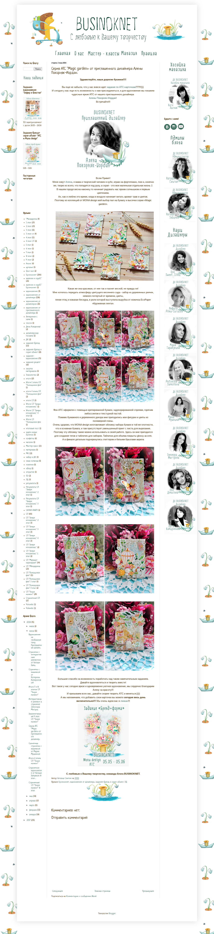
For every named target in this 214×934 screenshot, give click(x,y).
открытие (30, 472)
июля (31, 626)
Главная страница (102, 891)
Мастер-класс (32, 446)
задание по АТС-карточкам (121, 87)
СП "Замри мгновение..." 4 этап (32, 538)
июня (32, 631)
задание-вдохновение (32, 357)
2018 (29, 622)
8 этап (29, 256)
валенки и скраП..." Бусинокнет (34, 286)
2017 (29, 820)
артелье (29, 267)
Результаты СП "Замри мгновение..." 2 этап (32, 491)
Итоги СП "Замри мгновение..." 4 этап (33, 413)
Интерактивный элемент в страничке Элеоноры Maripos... (35, 704)
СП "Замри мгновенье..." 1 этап (32, 554)
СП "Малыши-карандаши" (32, 561)
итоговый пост (32, 428)
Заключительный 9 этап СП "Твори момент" (35, 718)
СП (27, 514)
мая (31, 796)
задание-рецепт (33, 362)
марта (32, 805)
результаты (31, 483)
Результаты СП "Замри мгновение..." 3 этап (32, 503)
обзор (28, 468)
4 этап (28, 237)
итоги (28, 379)
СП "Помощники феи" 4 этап (33, 586)
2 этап (28, 226)
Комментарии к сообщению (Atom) (81, 896)
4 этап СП (30, 241)
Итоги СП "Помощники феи (33, 420)
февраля (33, 810)
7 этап (28, 252)
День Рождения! (33, 327)
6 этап (28, 249)
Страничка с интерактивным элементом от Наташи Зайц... (35, 659)
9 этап (28, 260)
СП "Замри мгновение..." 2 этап (32, 520)
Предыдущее (148, 891)
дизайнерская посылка (32, 334)
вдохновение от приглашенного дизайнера (33, 310)
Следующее (57, 891)
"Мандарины (31, 219)
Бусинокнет (64, 782)
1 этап (28, 222)
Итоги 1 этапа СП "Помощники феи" (34, 383)
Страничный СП (33, 598)
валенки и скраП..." (34, 278)
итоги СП (30, 400)
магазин (29, 442)
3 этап (28, 230)
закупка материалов (31, 370)
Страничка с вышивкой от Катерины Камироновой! (35, 676)
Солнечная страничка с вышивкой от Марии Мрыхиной (35, 748)
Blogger (112, 913)
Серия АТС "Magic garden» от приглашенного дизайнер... (35, 732)
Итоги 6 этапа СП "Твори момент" (35, 761)
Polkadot (30, 608)
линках (124, 701)
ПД (126, 782)
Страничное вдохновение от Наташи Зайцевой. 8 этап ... (35, 773)
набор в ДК (31, 457)
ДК (27, 339)
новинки (30, 465)
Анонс (28, 263)
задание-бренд (33, 343)
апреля (32, 801)
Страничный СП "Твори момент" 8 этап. (34, 786)
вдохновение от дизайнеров (33, 302)
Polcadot (30, 604)
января (32, 814)
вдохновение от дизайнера (82, 782)
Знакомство (31, 375)
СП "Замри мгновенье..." (31, 546)
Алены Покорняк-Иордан (102, 98)
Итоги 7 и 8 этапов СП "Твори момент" (34, 691)
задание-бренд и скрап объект (110, 782)
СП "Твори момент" (30, 593)
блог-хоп (30, 271)
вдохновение (32, 291)
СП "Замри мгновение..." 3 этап (32, 529)
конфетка (30, 438)
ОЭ (27, 476)
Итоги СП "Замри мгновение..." (33, 405)
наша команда (32, 461)
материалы (31, 450)
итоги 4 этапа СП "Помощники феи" (34, 392)
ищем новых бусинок (31, 433)
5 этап (28, 245)
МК (27, 453)
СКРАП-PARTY (32, 510)
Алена (68, 182)
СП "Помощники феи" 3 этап (33, 580)
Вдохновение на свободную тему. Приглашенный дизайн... (35, 641)
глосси (29, 323)
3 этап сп (30, 234)
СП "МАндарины (33, 566)
